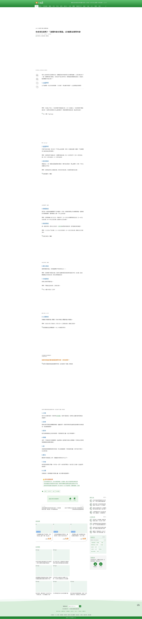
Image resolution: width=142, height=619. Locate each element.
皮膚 (44, 146)
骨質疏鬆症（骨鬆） (95, 544)
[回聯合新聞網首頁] (37, 3)
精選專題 (68, 611)
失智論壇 (45, 6)
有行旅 (92, 2)
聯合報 (73, 2)
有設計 (88, 2)
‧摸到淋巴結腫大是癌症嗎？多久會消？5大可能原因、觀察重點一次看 (61, 485)
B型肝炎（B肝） (94, 547)
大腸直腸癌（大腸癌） (95, 542)
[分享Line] (37, 79)
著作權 (69, 614)
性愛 (88, 6)
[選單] (106, 2)
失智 (70, 6)
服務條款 (65, 614)
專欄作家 (84, 611)
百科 (54, 6)
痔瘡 (102, 542)
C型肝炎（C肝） (94, 549)
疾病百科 (72, 611)
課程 (61, 6)
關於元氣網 (58, 611)
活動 (99, 6)
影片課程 (38, 531)
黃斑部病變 (93, 551)
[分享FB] (37, 75)
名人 (92, 6)
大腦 (44, 83)
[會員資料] (104, 2)
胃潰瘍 (100, 549)
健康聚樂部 (63, 611)
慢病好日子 (79, 6)
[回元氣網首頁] (40, 2)
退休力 (65, 6)
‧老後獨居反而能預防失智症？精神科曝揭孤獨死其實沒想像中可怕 (60, 483)
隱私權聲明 (73, 614)
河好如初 (83, 2)
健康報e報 (65, 606)
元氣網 (39, 28)
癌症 (84, 6)
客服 (58, 614)
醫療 (50, 6)
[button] (105, 6)
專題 (96, 6)
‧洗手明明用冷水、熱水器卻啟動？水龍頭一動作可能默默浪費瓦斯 (60, 481)
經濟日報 (78, 2)
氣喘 (98, 551)
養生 (40, 6)
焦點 (37, 6)
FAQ (56, 614)
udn (36, 28)
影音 (57, 6)
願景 (96, 2)
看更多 (104, 497)
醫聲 (74, 6)
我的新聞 (100, 2)
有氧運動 (58, 416)
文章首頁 (79, 611)
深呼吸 (60, 226)
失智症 (101, 544)
